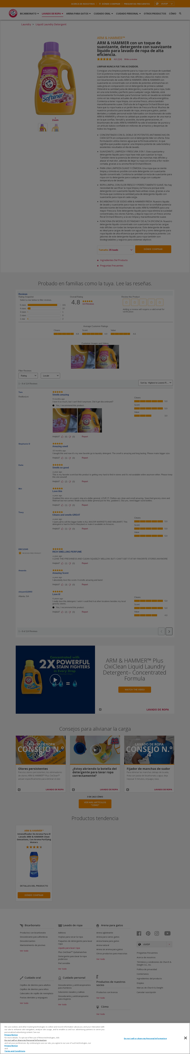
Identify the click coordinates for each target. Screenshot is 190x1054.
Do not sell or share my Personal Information (145, 1038)
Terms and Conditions (14, 1051)
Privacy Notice (11, 1035)
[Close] (185, 1038)
